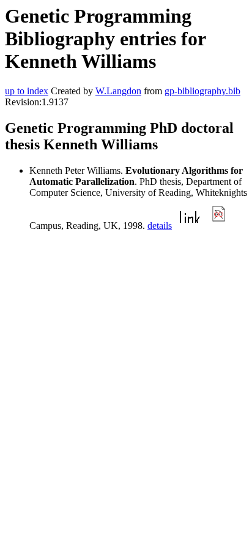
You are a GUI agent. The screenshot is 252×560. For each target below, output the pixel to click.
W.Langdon (118, 91)
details (159, 225)
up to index (26, 91)
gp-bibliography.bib (202, 91)
